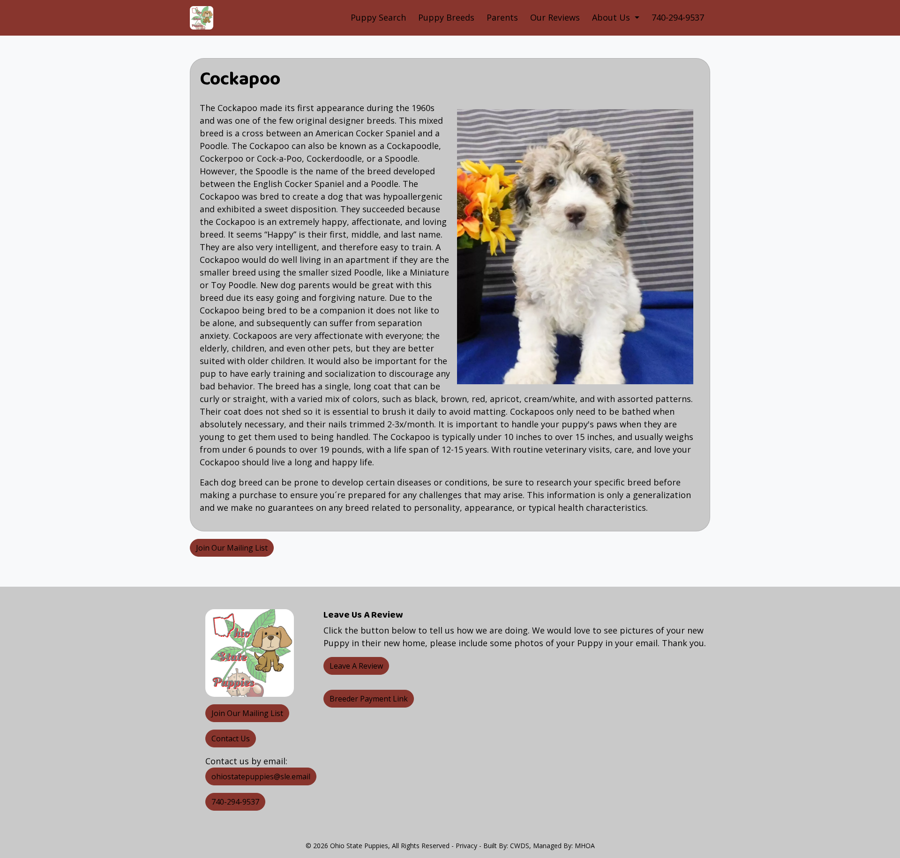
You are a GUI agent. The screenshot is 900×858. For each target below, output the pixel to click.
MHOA (585, 845)
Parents (502, 17)
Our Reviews (555, 17)
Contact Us (230, 738)
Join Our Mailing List (232, 548)
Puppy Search (378, 17)
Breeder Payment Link (369, 699)
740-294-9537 (678, 17)
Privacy (466, 845)
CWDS (519, 845)
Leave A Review (356, 666)
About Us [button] (612, 17)
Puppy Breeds (446, 17)
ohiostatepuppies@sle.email (260, 776)
